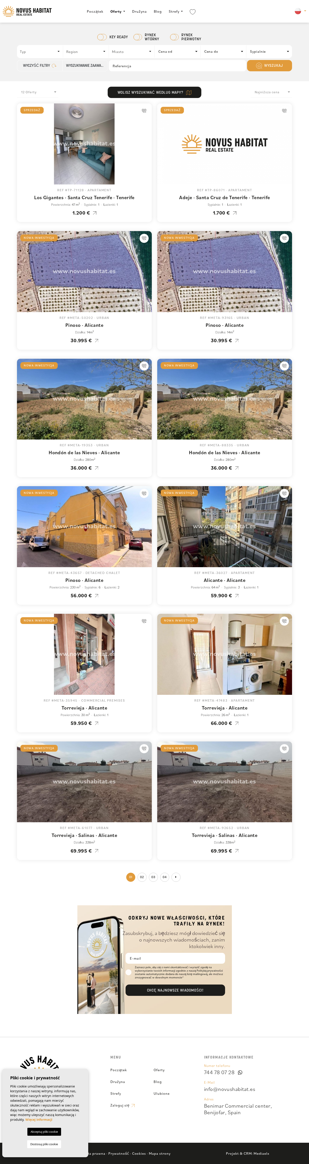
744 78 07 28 (219, 1072)
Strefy (174, 11)
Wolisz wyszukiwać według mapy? (151, 93)
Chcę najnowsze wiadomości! (175, 990)
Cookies (139, 1153)
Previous (21, 146)
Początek (95, 11)
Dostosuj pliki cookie (44, 1144)
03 (153, 877)
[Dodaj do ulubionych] (144, 110)
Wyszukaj (273, 66)
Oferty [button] (116, 11)
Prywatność (118, 1153)
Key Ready (118, 37)
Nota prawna (94, 1153)
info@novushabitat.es (229, 1088)
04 (165, 877)
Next (147, 146)
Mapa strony (160, 1153)
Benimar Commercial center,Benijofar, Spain (238, 1109)
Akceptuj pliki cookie (44, 1132)
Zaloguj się (120, 1105)
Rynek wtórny (152, 37)
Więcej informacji (38, 1119)
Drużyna (139, 11)
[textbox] (41, 52)
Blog (158, 11)
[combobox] (40, 51)
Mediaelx (261, 1153)
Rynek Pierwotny (191, 37)
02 (142, 877)
